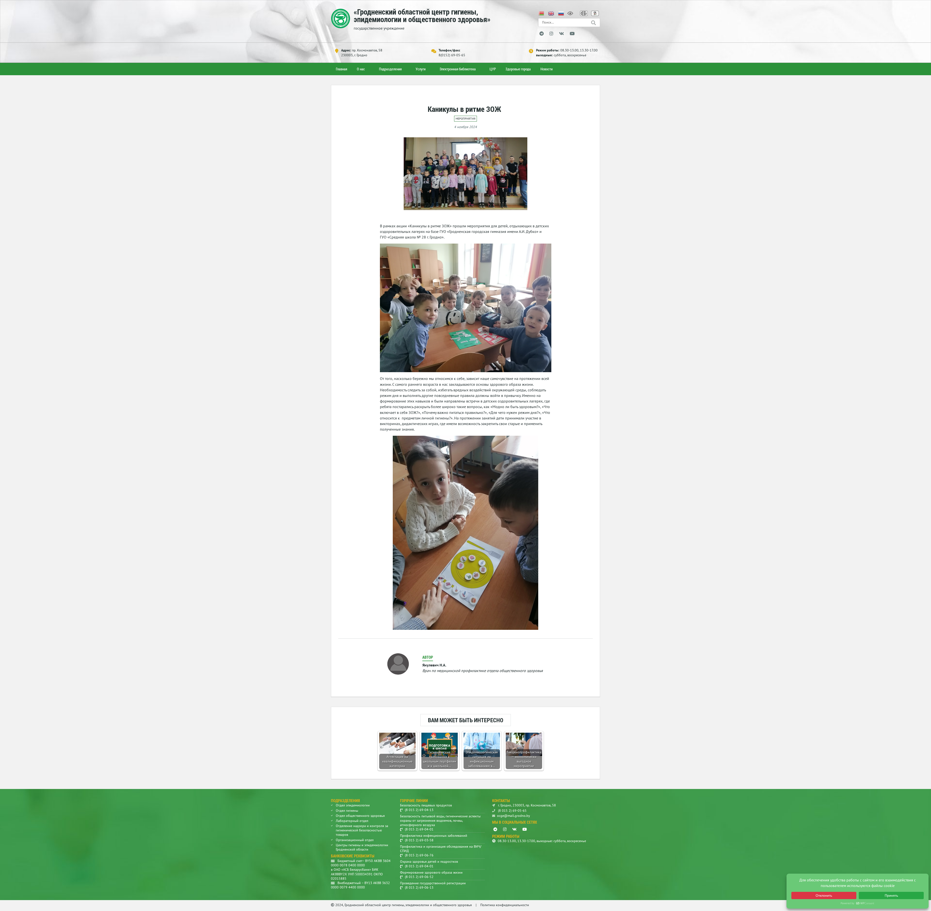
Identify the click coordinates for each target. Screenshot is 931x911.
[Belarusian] (541, 12)
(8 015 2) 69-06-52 (419, 877)
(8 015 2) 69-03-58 (419, 840)
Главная (341, 68)
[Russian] (561, 12)
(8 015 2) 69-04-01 (419, 829)
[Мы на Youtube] (572, 33)
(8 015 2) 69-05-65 (512, 810)
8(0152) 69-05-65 (452, 55)
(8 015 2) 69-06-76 (419, 855)
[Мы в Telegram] (541, 33)
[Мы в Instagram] (551, 33)
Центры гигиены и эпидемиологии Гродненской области (362, 847)
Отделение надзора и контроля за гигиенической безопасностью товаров (362, 830)
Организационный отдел (355, 840)
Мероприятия (465, 118)
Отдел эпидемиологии (353, 805)
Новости (546, 68)
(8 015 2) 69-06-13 (419, 887)
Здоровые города (518, 68)
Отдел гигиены (347, 810)
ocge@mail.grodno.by (513, 815)
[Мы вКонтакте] (561, 33)
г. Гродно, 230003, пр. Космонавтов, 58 (526, 805)
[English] (551, 12)
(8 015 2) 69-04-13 (419, 810)
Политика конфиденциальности (504, 905)
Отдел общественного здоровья (360, 815)
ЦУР (493, 68)
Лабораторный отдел (352, 821)
